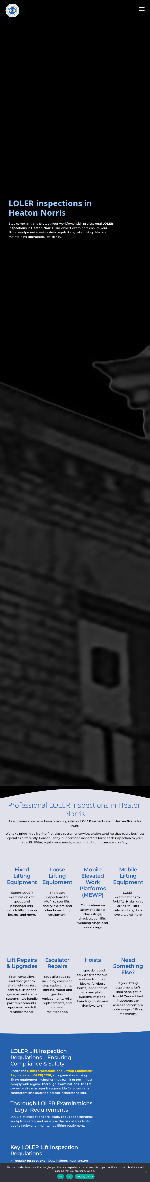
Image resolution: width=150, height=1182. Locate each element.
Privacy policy (85, 1176)
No (69, 1176)
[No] (145, 1172)
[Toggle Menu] (141, 9)
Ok (60, 1176)
